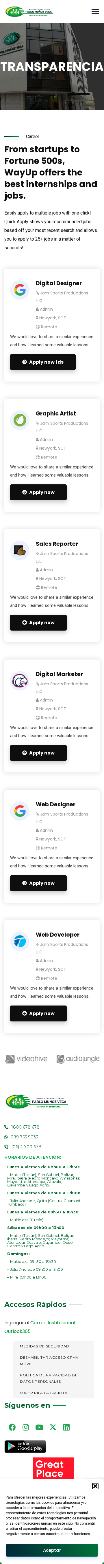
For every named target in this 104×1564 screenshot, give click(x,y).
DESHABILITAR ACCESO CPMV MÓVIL (49, 1360)
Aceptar (52, 1550)
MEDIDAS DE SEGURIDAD (44, 1346)
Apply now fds (46, 362)
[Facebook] (12, 1427)
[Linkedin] (66, 1427)
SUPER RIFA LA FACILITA (43, 1393)
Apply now (42, 492)
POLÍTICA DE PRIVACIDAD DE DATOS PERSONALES (49, 1378)
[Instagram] (25, 1427)
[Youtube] (39, 1427)
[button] (95, 1486)
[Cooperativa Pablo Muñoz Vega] (29, 11)
